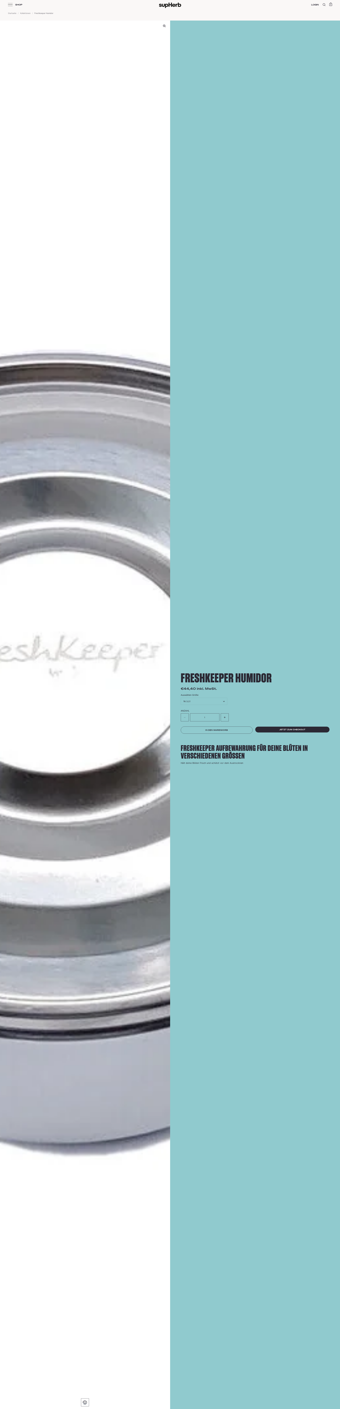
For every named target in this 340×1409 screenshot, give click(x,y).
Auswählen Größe (189, 695)
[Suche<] (324, 4)
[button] (225, 717)
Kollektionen (25, 13)
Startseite (12, 13)
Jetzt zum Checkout (292, 729)
